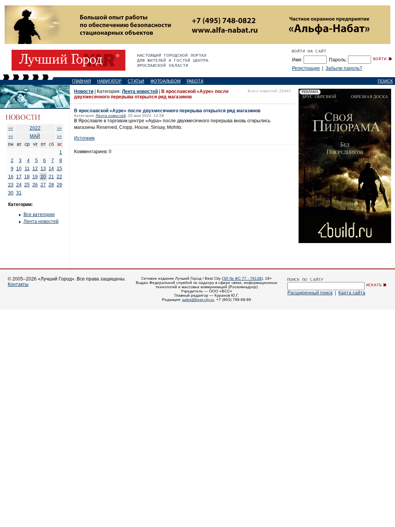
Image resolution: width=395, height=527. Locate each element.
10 (19, 168)
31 (19, 193)
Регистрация (306, 68)
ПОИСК (385, 81)
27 (43, 184)
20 (43, 176)
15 (59, 168)
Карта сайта (351, 293)
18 (27, 176)
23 (11, 184)
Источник (84, 138)
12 (35, 168)
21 (51, 176)
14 (51, 168)
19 (35, 176)
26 (35, 184)
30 (11, 193)
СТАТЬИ (136, 81)
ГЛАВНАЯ (81, 81)
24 (19, 184)
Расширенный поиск (310, 293)
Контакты (18, 284)
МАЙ (35, 136)
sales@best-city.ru (198, 299)
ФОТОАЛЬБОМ (165, 81)
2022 (35, 128)
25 (27, 184)
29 (59, 184)
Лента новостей (41, 221)
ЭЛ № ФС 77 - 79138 (242, 278)
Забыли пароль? (344, 68)
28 (51, 184)
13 (43, 168)
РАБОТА (195, 81)
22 (59, 176)
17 (19, 176)
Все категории (39, 214)
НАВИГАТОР (109, 81)
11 (27, 168)
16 (11, 176)
